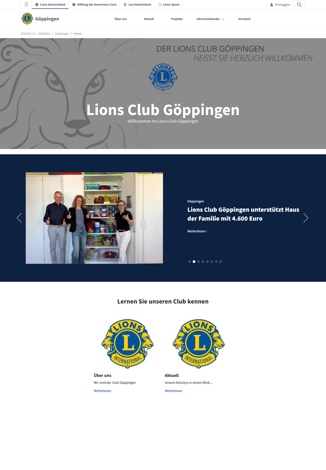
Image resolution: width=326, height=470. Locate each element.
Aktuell (149, 19)
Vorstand (244, 19)
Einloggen (282, 4)
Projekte (177, 19)
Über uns (120, 19)
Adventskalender (208, 19)
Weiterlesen (102, 391)
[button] (189, 261)
